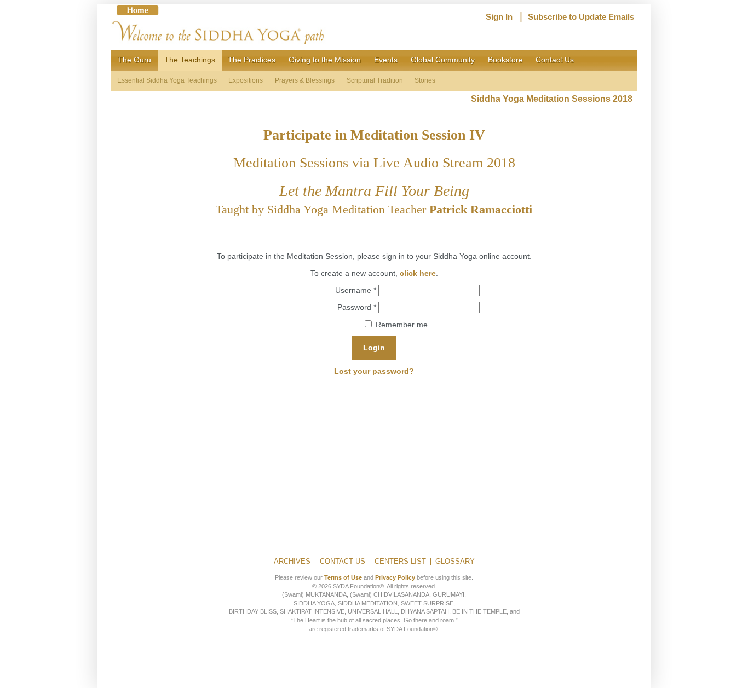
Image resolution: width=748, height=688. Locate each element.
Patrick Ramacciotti (480, 209)
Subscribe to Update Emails (581, 17)
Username (355, 289)
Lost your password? (374, 371)
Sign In (499, 17)
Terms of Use (343, 577)
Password (356, 306)
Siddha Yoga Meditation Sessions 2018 (554, 98)
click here (418, 273)
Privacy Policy (395, 577)
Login (374, 347)
